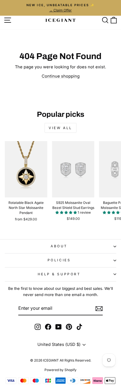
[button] (66, 212)
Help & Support (59, 274)
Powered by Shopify (60, 370)
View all (60, 128)
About (59, 246)
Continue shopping (61, 76)
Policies (59, 260)
